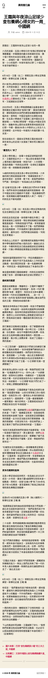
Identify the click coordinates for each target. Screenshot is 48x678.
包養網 (29, 409)
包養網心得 (7, 98)
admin (17, 32)
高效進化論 (24, 5)
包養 (42, 432)
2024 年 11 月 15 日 (32, 32)
